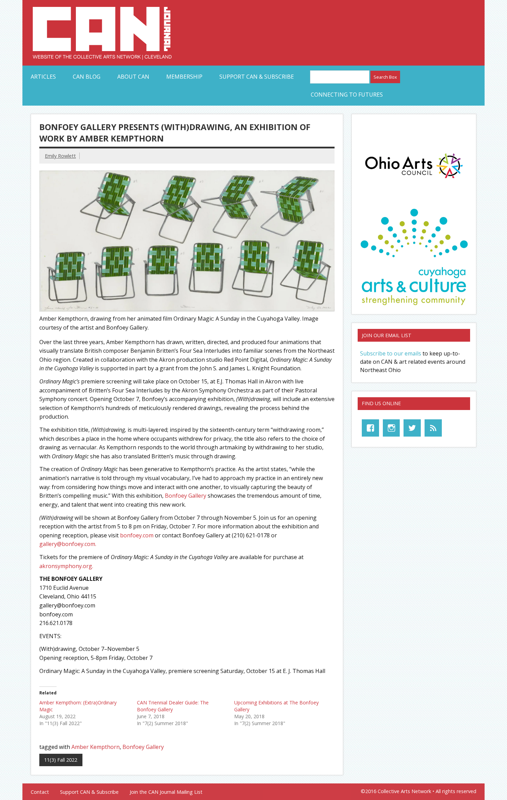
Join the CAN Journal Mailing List (166, 792)
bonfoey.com (136, 535)
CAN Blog (86, 76)
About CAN (133, 76)
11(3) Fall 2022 (60, 760)
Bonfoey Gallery (185, 495)
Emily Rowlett (60, 156)
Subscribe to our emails (390, 353)
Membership (184, 76)
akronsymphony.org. (66, 566)
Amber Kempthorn (95, 747)
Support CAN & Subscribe (256, 76)
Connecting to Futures (347, 94)
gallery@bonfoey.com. (67, 544)
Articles (43, 76)
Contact (40, 792)
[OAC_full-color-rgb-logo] (414, 180)
